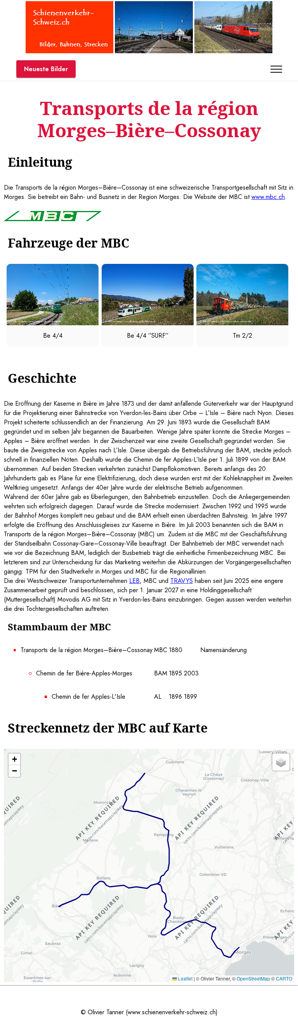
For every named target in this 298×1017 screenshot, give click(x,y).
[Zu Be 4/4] (53, 323)
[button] (14, 759)
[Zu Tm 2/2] (242, 323)
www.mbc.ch (268, 196)
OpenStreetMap (253, 978)
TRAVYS (181, 580)
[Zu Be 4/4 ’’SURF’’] (148, 323)
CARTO (284, 978)
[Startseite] (69, 51)
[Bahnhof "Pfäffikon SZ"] (154, 51)
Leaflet (184, 978)
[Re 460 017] (233, 51)
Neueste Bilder (46, 69)
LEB (134, 580)
